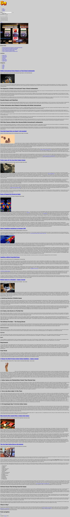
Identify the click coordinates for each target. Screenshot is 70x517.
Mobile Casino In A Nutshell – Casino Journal (12, 279)
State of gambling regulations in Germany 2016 (10, 51)
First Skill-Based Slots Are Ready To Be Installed (10, 48)
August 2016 (4, 57)
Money (3, 66)
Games (3, 65)
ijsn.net (5, 515)
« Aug (1, 22)
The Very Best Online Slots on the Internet (11, 444)
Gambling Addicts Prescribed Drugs (10, 257)
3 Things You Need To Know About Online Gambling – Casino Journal (19, 358)
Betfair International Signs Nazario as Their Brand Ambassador (12, 47)
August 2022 (4, 55)
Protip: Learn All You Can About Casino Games (9, 49)
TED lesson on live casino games (15, 187)
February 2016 (4, 59)
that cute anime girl (51, 173)
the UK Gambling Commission (47, 507)
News (3, 67)
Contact (3, 10)
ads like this (45, 213)
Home (3, 8)
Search (1, 12)
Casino (3, 64)
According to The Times (34, 268)
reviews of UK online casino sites (45, 149)
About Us (3, 9)
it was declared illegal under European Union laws (38, 233)
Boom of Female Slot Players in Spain (8, 50)
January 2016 (4, 60)
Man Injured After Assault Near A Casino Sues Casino (14, 415)
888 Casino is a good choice (4, 508)
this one (28, 212)
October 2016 (4, 56)
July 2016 (3, 58)
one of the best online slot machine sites (42, 483)
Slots (3, 68)
